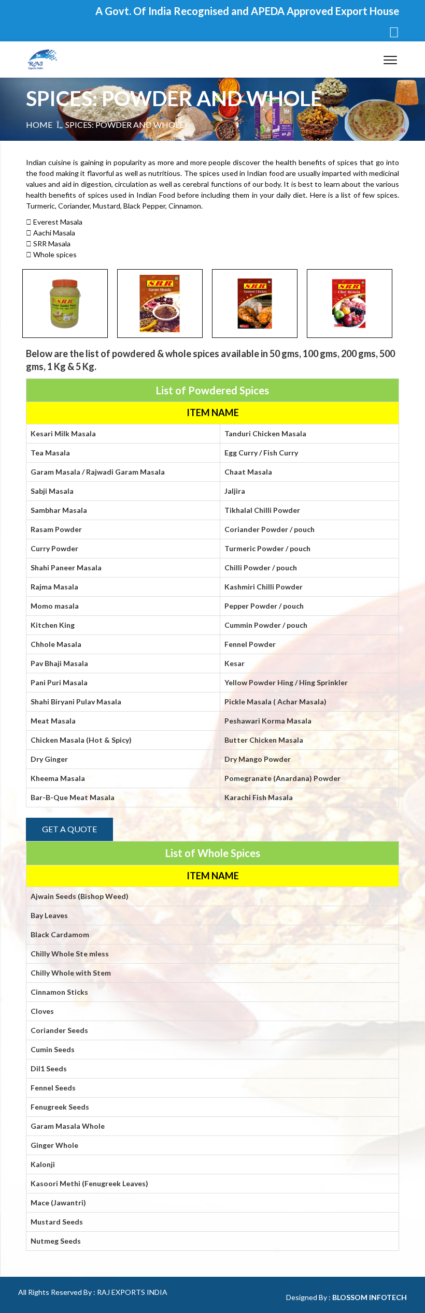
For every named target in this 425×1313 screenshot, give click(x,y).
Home (39, 124)
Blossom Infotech (369, 1297)
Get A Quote (69, 829)
